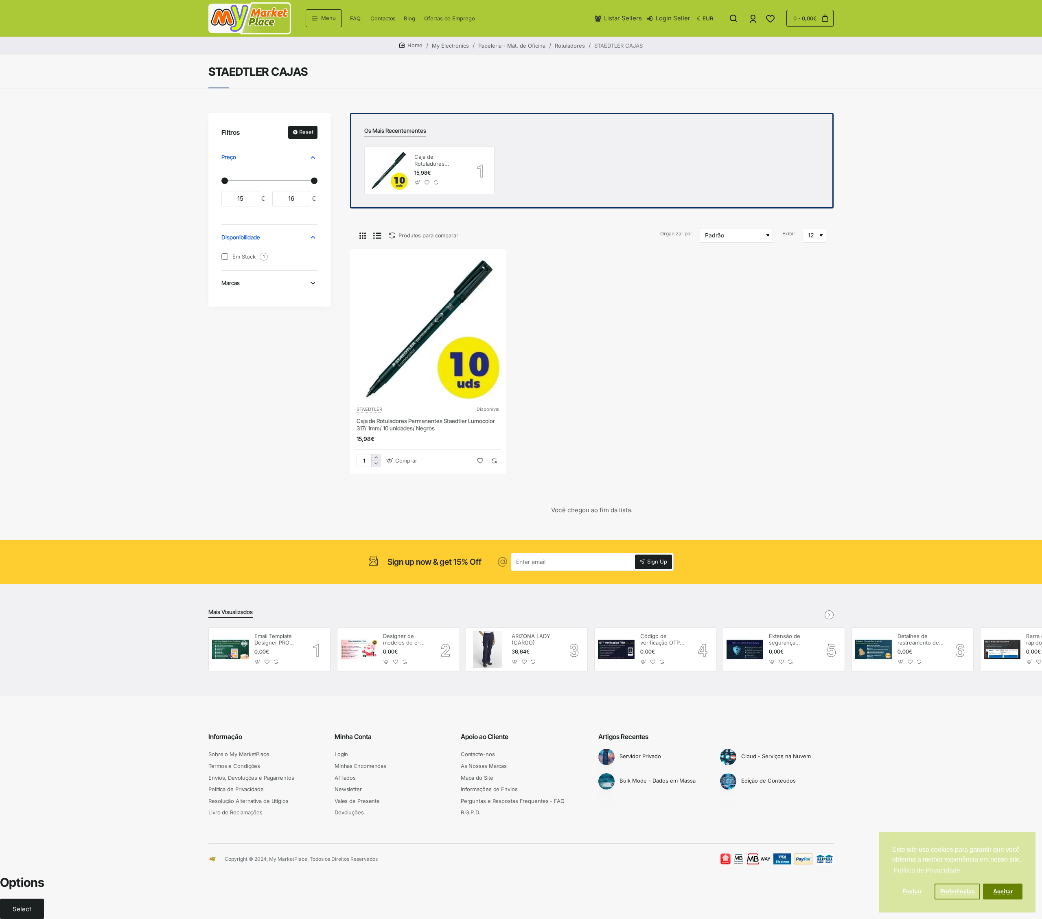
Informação (225, 737)
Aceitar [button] (1003, 891)
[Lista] (377, 235)
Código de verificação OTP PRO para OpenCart (660, 640)
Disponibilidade (240, 237)
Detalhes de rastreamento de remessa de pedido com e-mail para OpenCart (918, 640)
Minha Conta (353, 737)
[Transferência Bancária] (825, 859)
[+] (376, 457)
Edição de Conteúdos (768, 780)
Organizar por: (677, 233)
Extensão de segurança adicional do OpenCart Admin (790, 640)
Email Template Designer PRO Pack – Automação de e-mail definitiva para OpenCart (277, 640)
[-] (376, 464)
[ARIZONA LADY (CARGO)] (487, 649)
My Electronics (450, 45)
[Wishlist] (771, 18)
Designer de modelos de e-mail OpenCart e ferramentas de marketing (403, 640)
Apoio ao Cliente (484, 737)
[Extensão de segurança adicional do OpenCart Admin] (745, 649)
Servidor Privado (640, 756)
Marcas (230, 282)
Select (22, 909)
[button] (418, 182)
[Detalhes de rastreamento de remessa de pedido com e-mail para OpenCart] (873, 649)
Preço (228, 157)
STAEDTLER (369, 409)
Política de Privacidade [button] (926, 870)
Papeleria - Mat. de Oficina (511, 45)
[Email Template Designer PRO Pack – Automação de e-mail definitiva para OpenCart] (230, 649)
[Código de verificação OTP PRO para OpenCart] (616, 649)
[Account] (753, 18)
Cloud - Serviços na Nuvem (776, 756)
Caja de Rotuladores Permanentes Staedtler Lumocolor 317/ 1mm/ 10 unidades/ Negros (439, 161)
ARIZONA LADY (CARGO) (531, 639)
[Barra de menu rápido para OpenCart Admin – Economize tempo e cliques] (1002, 649)
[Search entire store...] (733, 18)
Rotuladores (570, 45)
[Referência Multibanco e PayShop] (732, 859)
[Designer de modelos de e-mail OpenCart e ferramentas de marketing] (359, 649)
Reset (306, 132)
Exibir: (789, 233)
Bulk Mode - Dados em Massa (658, 780)
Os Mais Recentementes (395, 130)
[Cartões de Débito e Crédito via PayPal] (782, 859)
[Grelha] (362, 235)
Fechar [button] (912, 891)
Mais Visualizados (230, 611)
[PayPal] (803, 859)
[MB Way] (758, 859)
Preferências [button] (957, 891)
